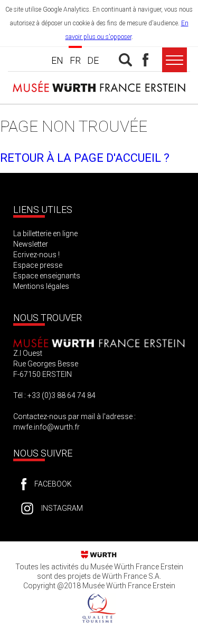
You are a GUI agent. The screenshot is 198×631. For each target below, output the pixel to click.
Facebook (53, 484)
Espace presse (37, 265)
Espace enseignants (46, 275)
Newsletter (30, 244)
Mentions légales (41, 286)
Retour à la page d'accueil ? (84, 157)
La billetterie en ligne (45, 233)
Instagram (62, 508)
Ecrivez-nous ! (36, 254)
